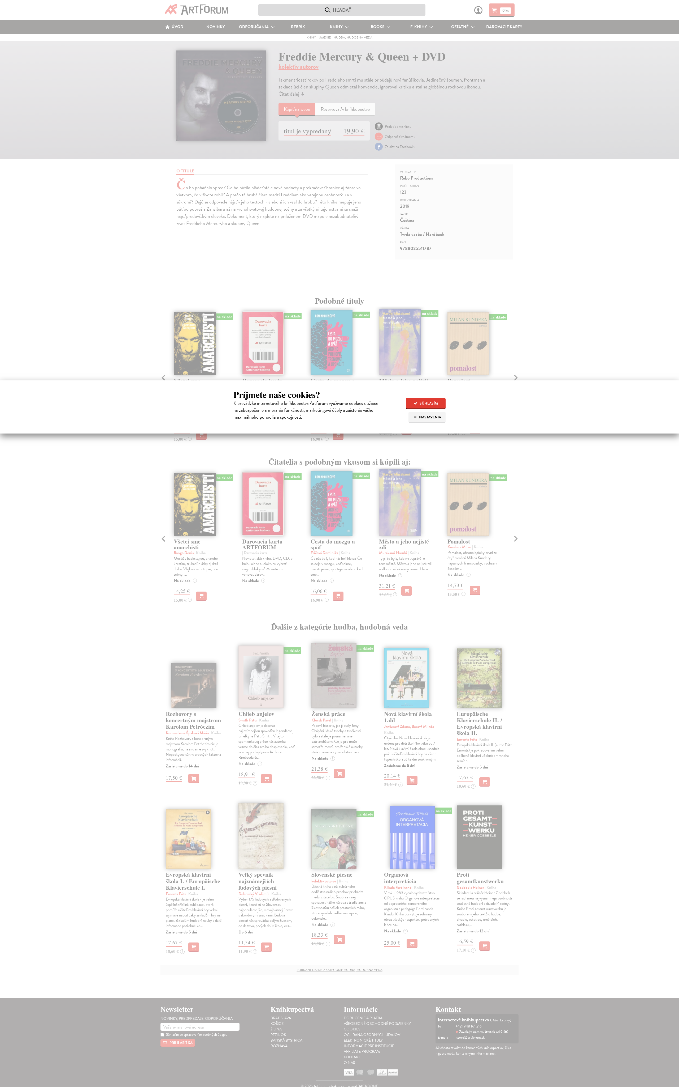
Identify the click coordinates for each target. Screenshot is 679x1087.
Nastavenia (429, 417)
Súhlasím (428, 403)
